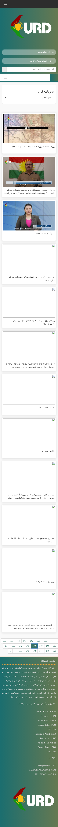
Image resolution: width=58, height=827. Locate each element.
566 (4, 641)
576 (47, 651)
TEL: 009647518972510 (45, 774)
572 (20, 646)
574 (6, 646)
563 (24, 641)
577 (41, 651)
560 (45, 641)
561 (38, 641)
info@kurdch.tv (46, 765)
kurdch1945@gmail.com (42, 770)
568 (47, 646)
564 (18, 641)
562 (31, 641)
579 (27, 651)
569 (41, 646)
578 (34, 651)
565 (11, 641)
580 (20, 651)
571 (27, 646)
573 (13, 646)
